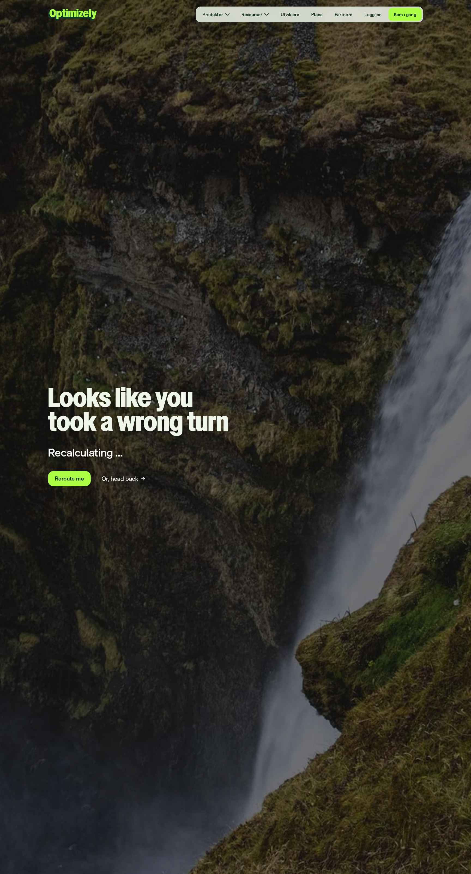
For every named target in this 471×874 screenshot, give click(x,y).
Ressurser (251, 14)
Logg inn (373, 14)
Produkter (213, 14)
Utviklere (290, 14)
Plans (317, 14)
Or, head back (120, 478)
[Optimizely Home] (72, 14)
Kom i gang (405, 14)
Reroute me (69, 478)
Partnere (344, 14)
